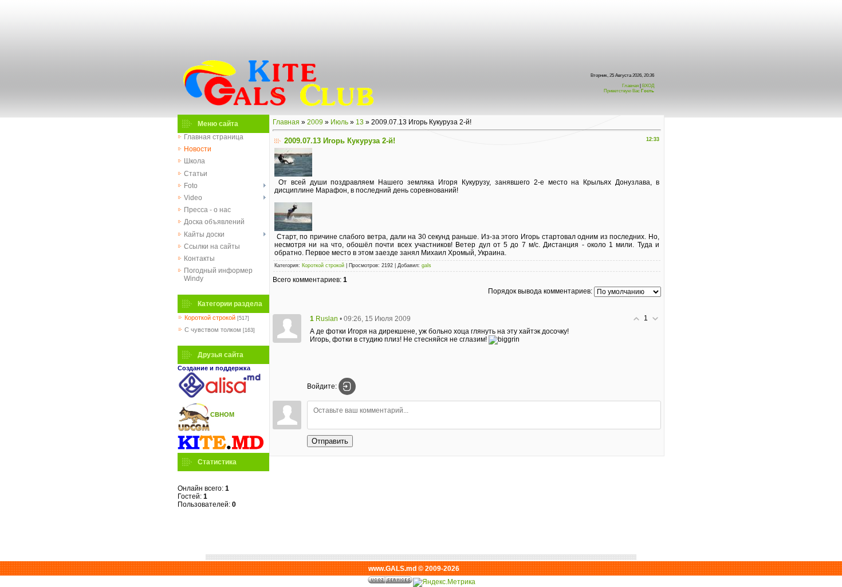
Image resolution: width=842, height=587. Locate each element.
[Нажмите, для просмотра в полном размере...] (293, 174)
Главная (630, 85)
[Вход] (347, 386)
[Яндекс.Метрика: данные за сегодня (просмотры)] (444, 582)
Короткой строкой (209, 317)
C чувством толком (212, 329)
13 (360, 122)
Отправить (330, 441)
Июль (339, 122)
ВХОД (629, 88)
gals (426, 265)
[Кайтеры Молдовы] (220, 448)
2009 (315, 122)
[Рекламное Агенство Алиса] (220, 395)
